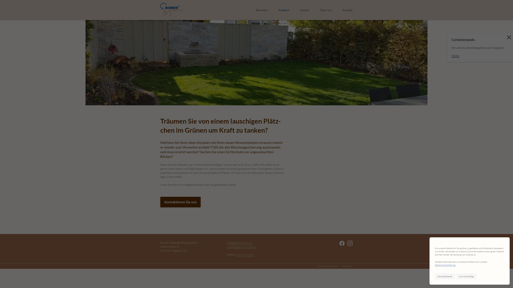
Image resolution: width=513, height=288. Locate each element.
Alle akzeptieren (445, 276)
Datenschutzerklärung (445, 265)
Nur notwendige (466, 276)
